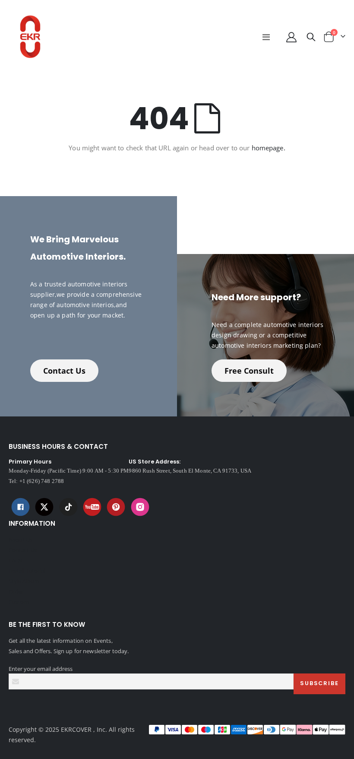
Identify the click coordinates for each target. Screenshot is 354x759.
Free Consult (249, 370)
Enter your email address (41, 669)
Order (16, 591)
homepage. (268, 147)
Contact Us (64, 370)
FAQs (15, 560)
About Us (20, 539)
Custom (19, 602)
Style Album (24, 581)
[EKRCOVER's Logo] (30, 37)
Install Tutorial (27, 571)
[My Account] (291, 37)
